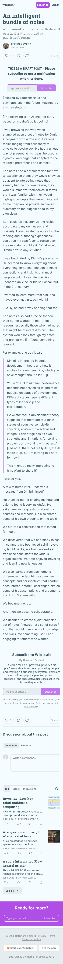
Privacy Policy (31, 706)
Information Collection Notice (38, 703)
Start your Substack (22, 948)
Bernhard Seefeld (21, 44)
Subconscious (30, 98)
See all (10, 890)
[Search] (56, 788)
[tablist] (18, 745)
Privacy (42, 935)
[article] (31, 811)
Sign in (55, 4)
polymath (9, 102)
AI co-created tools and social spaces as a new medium (20, 842)
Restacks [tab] (26, 745)
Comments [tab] (11, 745)
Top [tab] (7, 788)
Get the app (49, 948)
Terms (51, 935)
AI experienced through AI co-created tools (21, 834)
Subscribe (42, 4)
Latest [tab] (16, 788)
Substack (14, 956)
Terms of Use (48, 699)
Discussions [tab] (29, 788)
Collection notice (31, 939)
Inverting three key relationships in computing (18, 802)
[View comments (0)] (18, 55)
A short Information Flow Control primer (22, 863)
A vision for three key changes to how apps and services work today (22, 813)
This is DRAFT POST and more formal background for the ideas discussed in (22, 871)
